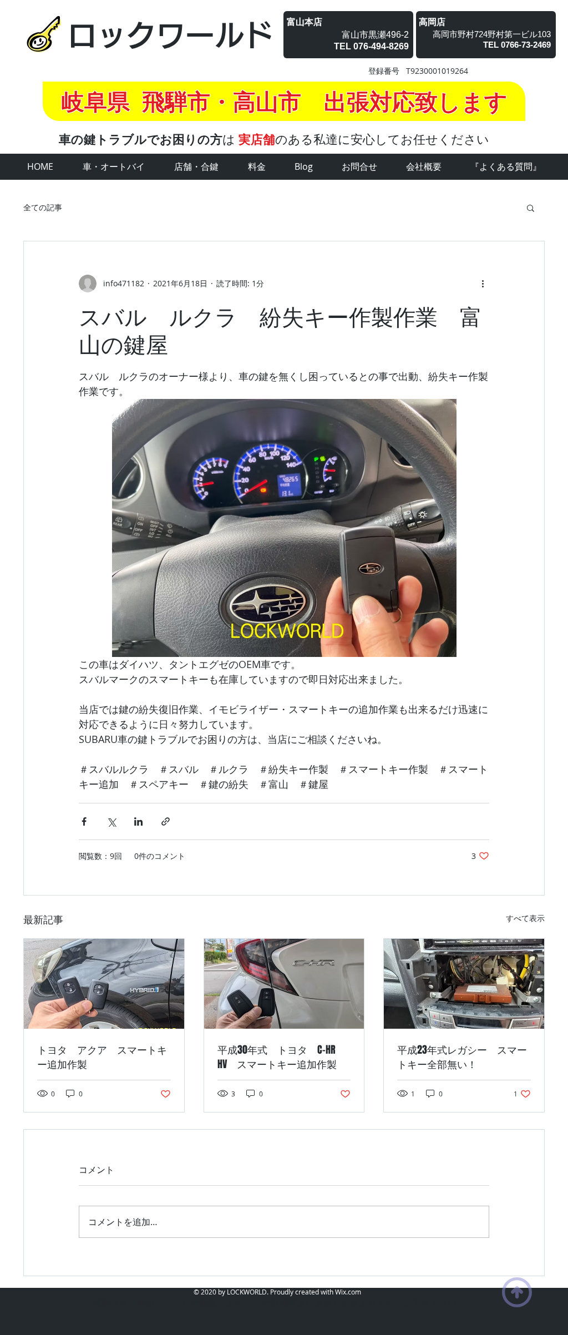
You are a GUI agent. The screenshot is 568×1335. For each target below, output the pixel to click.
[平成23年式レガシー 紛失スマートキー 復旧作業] (464, 984)
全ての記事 (42, 207)
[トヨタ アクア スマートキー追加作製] (104, 984)
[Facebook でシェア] (84, 821)
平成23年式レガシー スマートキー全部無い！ (462, 1057)
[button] (530, 207)
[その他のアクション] (482, 283)
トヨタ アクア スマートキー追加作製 (102, 1057)
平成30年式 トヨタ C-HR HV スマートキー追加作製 (281, 1057)
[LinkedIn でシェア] (138, 821)
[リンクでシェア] (165, 821)
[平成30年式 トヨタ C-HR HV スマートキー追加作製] (284, 984)
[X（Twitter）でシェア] (111, 821)
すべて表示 (525, 918)
